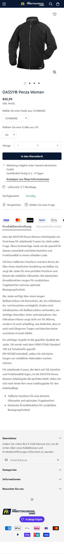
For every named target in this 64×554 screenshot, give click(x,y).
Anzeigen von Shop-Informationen (27, 179)
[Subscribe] (58, 460)
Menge (6, 145)
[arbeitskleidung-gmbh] (32, 4)
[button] (58, 4)
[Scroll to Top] (58, 536)
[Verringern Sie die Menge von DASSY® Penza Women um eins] (18, 145)
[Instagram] (32, 499)
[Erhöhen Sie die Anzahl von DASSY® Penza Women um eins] (57, 145)
